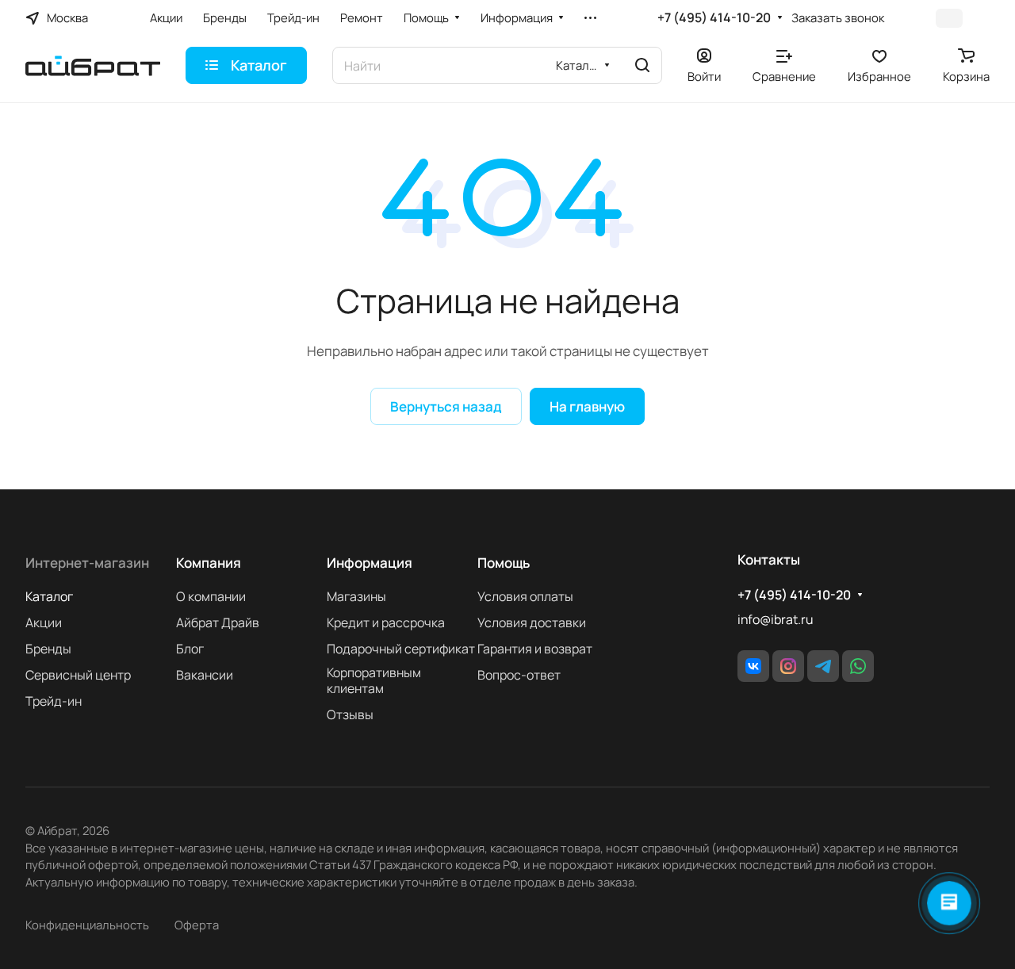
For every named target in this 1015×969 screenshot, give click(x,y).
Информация (369, 562)
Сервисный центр (78, 675)
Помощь (503, 562)
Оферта (196, 925)
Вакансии (204, 675)
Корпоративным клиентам (374, 680)
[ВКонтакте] (753, 666)
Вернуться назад (446, 406)
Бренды (48, 648)
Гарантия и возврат (534, 648)
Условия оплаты (525, 596)
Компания (208, 562)
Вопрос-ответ (519, 675)
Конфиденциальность (87, 925)
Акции (43, 622)
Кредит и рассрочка (386, 622)
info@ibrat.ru (775, 619)
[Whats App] (858, 666)
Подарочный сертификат (401, 648)
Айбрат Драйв (217, 622)
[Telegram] (823, 666)
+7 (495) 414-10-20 (714, 17)
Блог (190, 648)
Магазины (356, 596)
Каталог (49, 596)
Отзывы (350, 714)
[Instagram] (788, 666)
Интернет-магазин (87, 562)
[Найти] (642, 65)
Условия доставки (531, 622)
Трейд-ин (53, 701)
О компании (211, 596)
